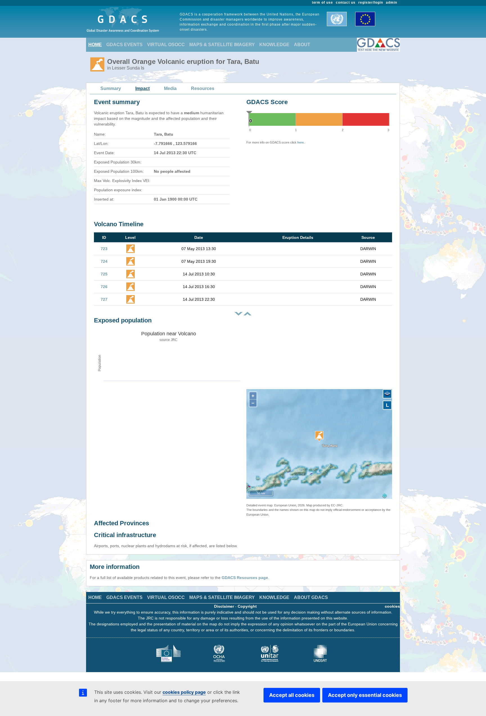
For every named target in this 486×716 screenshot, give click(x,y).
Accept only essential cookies (365, 695)
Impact (142, 88)
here (300, 142)
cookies (392, 606)
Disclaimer (224, 606)
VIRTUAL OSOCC (166, 44)
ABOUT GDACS (311, 597)
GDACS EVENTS (124, 44)
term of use (322, 3)
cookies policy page (184, 692)
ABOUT (302, 44)
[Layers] (387, 394)
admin (391, 3)
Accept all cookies (291, 695)
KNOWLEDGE (274, 44)
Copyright (247, 606)
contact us (346, 3)
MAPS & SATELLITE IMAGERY (222, 44)
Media (170, 88)
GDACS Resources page (245, 577)
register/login (370, 3)
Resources (202, 88)
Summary (110, 88)
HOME (95, 44)
